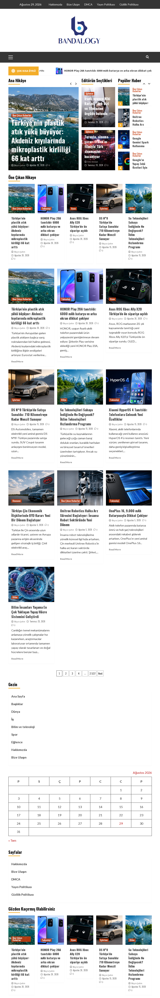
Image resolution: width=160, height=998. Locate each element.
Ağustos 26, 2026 (37, 165)
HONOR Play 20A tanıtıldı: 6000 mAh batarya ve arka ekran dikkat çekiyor (82, 70)
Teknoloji (46, 208)
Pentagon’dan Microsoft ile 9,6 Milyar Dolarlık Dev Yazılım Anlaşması (140, 169)
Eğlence (89, 93)
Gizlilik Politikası (129, 4)
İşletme (104, 208)
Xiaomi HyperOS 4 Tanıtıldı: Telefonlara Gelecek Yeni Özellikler (128, 414)
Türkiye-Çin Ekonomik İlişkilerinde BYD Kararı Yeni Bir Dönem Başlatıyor (30, 515)
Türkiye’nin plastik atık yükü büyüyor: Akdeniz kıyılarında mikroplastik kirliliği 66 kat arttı (41, 140)
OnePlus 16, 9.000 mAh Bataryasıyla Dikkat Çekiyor (128, 513)
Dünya (15, 711)
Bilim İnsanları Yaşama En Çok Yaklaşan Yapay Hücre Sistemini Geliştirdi (29, 612)
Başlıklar (17, 704)
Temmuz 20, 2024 (95, 122)
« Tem (12, 840)
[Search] (147, 56)
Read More (17, 361)
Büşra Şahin (19, 165)
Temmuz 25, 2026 (37, 621)
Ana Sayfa (18, 696)
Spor (14, 734)
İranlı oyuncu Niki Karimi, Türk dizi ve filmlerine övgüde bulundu (97, 106)
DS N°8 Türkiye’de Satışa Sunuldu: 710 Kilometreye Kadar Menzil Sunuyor (109, 228)
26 (59, 823)
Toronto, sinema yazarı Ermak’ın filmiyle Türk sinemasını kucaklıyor (96, 146)
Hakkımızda (55, 4)
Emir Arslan (92, 118)
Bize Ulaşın (73, 4)
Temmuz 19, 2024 (95, 165)
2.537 (93, 673)
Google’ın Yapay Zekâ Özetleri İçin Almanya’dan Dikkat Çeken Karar (140, 147)
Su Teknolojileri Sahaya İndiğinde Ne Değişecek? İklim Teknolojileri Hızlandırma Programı (138, 232)
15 (121, 807)
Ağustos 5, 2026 (36, 524)
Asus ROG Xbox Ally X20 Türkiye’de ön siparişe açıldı (79, 224)
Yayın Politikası (106, 4)
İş (12, 719)
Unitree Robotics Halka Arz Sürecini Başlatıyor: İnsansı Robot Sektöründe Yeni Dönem (79, 517)
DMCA (88, 4)
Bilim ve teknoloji (23, 727)
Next (100, 673)
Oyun (73, 208)
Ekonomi (16, 500)
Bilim (132, 208)
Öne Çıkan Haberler (21, 115)
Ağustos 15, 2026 (109, 247)
